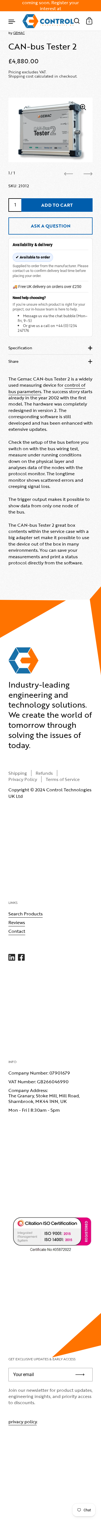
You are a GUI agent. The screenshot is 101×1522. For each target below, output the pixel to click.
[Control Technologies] (48, 21)
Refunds (44, 773)
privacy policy (22, 1421)
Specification (20, 348)
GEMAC (19, 32)
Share (13, 361)
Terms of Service (63, 779)
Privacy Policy (22, 779)
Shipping (17, 773)
